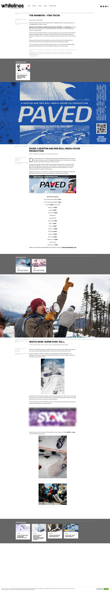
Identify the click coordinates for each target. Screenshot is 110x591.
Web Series (17, 14)
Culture (34, 5)
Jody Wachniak (46, 27)
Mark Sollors (32, 27)
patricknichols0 (17, 160)
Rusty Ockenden (39, 27)
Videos (16, 147)
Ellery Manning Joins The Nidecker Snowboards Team (23, 531)
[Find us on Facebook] (101, 6)
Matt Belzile (59, 27)
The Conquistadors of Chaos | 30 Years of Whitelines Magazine (39, 532)
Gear (29, 5)
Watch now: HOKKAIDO (23, 266)
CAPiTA (68, 432)
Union (73, 432)
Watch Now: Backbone (39, 266)
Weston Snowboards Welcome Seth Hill (55, 531)
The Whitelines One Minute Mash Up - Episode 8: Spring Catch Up (23, 72)
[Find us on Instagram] (106, 6)
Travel (40, 5)
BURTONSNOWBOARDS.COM (69, 247)
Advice (45, 5)
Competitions (52, 5)
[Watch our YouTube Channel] (103, 6)
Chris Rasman (68, 27)
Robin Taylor (53, 27)
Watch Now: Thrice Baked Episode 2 (71, 531)
